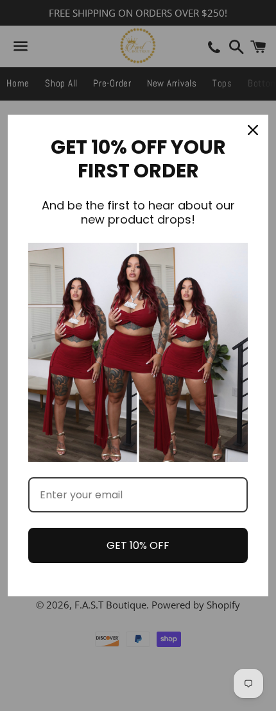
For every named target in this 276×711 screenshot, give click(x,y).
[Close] (252, 130)
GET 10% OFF (138, 545)
